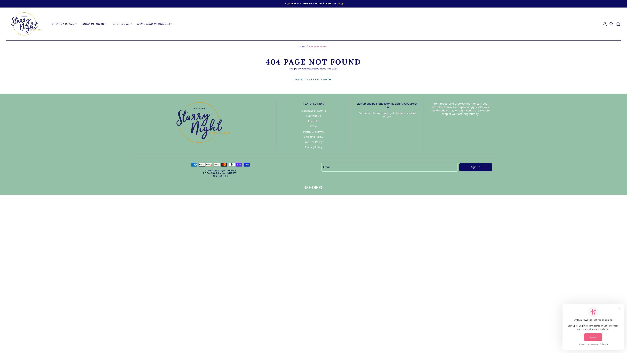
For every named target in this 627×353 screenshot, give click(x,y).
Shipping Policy (313, 137)
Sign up (475, 167)
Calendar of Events (313, 111)
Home (302, 46)
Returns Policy (314, 142)
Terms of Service (313, 132)
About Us (313, 121)
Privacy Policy (313, 147)
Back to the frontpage (313, 79)
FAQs (313, 126)
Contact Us (313, 116)
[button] (611, 24)
